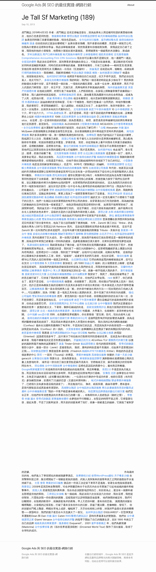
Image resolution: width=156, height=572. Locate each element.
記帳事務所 (105, 116)
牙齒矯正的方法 (82, 340)
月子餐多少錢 (121, 475)
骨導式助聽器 (126, 343)
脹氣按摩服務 (119, 116)
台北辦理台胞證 (79, 259)
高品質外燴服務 (65, 156)
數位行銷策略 (71, 145)
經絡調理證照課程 (64, 189)
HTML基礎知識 (55, 112)
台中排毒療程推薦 (106, 189)
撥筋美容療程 (106, 54)
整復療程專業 (59, 36)
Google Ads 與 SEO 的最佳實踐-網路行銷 (56, 4)
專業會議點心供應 (31, 219)
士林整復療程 (90, 54)
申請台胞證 (77, 72)
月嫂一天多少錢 (123, 354)
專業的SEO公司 (78, 318)
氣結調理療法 (88, 343)
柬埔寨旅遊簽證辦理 (91, 358)
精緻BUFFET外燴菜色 (94, 351)
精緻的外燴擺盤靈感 (108, 156)
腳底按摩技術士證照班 (90, 219)
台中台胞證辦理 (52, 215)
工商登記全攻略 (55, 493)
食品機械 (49, 197)
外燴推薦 (26, 237)
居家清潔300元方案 (35, 274)
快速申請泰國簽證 (89, 145)
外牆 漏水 (124, 127)
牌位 (111, 215)
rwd (110, 277)
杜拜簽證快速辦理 (80, 197)
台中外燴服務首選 (37, 391)
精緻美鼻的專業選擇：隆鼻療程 (65, 310)
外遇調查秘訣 (32, 101)
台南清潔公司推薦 (98, 167)
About (130, 4)
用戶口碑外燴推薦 (53, 54)
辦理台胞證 (73, 36)
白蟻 (103, 127)
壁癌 (51, 189)
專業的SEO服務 (43, 175)
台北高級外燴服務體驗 (59, 274)
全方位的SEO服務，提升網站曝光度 (98, 39)
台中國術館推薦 (56, 281)
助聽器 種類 (90, 72)
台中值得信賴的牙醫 (85, 156)
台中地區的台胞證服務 (89, 387)
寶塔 (39, 354)
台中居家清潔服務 (47, 167)
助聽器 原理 (75, 153)
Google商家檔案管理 (33, 369)
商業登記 (26, 486)
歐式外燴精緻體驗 (107, 36)
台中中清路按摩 (54, 365)
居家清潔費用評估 (59, 303)
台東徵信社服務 (40, 358)
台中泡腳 (32, 314)
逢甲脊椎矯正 (99, 523)
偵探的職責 (58, 123)
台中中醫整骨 (105, 303)
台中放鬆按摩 (66, 299)
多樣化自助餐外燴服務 (56, 79)
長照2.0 (106, 369)
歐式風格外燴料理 (73, 54)
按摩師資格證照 (68, 94)
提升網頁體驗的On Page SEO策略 (68, 332)
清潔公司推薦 (68, 138)
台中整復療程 (70, 365)
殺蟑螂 (79, 233)
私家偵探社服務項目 (38, 244)
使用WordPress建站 (102, 475)
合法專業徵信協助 (86, 116)
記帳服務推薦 (37, 288)
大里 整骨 (40, 482)
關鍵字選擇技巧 (66, 233)
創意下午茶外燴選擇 (100, 109)
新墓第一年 (127, 230)
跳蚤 (32, 43)
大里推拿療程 (55, 263)
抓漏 (49, 98)
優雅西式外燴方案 (118, 340)
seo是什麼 (43, 314)
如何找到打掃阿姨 (56, 76)
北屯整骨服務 (121, 54)
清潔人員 (37, 490)
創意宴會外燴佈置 (31, 332)
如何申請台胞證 (94, 512)
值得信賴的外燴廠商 (38, 318)
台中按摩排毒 (42, 526)
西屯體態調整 (91, 233)
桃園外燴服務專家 (44, 116)
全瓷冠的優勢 (29, 61)
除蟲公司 (89, 263)
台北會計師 (91, 303)
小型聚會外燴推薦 (89, 123)
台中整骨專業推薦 (123, 123)
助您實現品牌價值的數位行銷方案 (106, 391)
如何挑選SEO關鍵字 (111, 72)
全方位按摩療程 (32, 127)
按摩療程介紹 (83, 475)
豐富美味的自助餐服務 (69, 167)
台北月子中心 (106, 233)
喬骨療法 (57, 98)
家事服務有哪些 (60, 398)
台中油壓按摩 (80, 274)
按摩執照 (91, 134)
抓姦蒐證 (94, 69)
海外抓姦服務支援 (117, 87)
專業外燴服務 (83, 354)
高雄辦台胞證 (62, 197)
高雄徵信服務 (99, 354)
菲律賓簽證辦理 (88, 36)
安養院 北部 (109, 373)
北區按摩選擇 (69, 116)
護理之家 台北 (37, 310)
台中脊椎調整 (122, 109)
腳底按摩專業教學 (124, 215)
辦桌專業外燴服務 (121, 380)
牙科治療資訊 (34, 54)
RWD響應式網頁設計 (77, 515)
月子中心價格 (76, 303)
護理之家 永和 (105, 211)
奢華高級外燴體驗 (85, 189)
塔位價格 (68, 98)
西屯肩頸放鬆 (60, 175)
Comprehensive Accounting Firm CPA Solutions (49, 58)
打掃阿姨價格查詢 (31, 72)
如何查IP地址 (105, 149)
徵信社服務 (123, 255)
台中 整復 (27, 233)
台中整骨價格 (37, 263)
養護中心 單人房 (51, 270)
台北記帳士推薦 (104, 332)
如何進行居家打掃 (59, 318)
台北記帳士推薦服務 (94, 153)
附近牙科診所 (115, 193)
